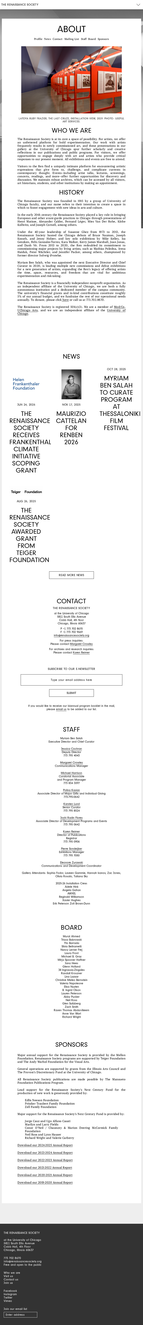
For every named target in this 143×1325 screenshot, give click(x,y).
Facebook (10, 1291)
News (47, 39)
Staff (84, 39)
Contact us (11, 1279)
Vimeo (8, 1301)
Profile (38, 39)
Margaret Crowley (81, 644)
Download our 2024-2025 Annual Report (45, 1145)
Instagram (10, 1294)
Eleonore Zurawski (71, 862)
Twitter (8, 1297)
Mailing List (71, 39)
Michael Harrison (71, 773)
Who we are (12, 1272)
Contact (58, 39)
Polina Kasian (71, 790)
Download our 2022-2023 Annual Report (45, 1160)
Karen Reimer (81, 652)
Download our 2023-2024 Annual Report (45, 1152)
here (65, 300)
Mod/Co (119, 307)
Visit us (8, 1276)
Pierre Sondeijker (71, 848)
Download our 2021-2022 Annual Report (45, 1167)
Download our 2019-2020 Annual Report (45, 1182)
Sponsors (103, 39)
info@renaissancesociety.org (71, 635)
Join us (8, 1283)
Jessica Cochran (71, 748)
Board (92, 39)
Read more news (71, 575)
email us (61, 709)
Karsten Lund (71, 804)
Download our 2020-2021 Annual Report (45, 1175)
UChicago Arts (28, 310)
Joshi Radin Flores (71, 817)
